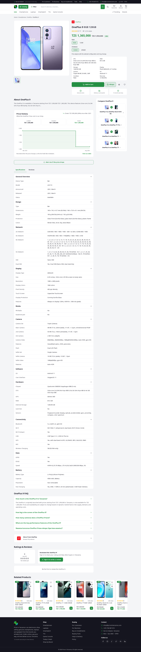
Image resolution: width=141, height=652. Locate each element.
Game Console (58, 12)
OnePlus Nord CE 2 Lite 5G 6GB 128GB (104, 604)
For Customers (46, 2)
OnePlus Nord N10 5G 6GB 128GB (22, 604)
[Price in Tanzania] (15, 6)
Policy (74, 639)
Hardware (20, 382)
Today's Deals (47, 639)
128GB (75, 50)
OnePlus (29, 17)
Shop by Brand (48, 642)
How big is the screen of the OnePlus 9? (31, 512)
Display (18, 268)
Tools (75, 2)
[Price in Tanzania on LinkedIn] (125, 641)
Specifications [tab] (20, 170)
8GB (74, 43)
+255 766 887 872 (93, 2)
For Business (55, 2)
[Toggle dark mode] (108, 7)
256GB (83, 50)
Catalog (24, 7)
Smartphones (23, 12)
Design (18, 202)
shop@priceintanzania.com (109, 2)
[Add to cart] (30, 608)
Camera (19, 319)
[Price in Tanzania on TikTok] (112, 641)
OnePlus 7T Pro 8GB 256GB (42, 604)
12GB (81, 43)
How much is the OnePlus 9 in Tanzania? (31, 499)
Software (19, 369)
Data (17, 453)
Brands (124, 12)
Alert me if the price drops (55, 162)
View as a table (86, 153)
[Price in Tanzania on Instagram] (107, 641)
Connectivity (21, 419)
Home (15, 17)
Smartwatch (42, 12)
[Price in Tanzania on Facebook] (103, 641)
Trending (117, 12)
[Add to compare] (119, 84)
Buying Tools (76, 634)
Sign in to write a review (52, 559)
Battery (19, 470)
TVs (49, 12)
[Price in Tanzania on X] (116, 641)
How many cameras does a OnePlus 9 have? (33, 518)
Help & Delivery (77, 636)
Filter (35, 7)
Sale (15, 12)
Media (18, 306)
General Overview (23, 176)
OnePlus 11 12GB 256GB (64, 603)
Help (80, 2)
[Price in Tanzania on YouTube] (120, 641)
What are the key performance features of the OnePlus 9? (38, 523)
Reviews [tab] (31, 170)
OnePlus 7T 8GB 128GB (84, 603)
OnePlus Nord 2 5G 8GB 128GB (125, 604)
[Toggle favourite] (124, 84)
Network (19, 227)
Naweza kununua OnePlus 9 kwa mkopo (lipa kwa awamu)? (39, 528)
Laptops (33, 12)
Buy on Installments (66, 2)
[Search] (103, 6)
